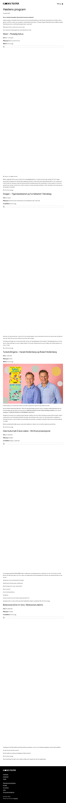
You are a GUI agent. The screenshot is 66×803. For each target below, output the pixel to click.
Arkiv (4, 790)
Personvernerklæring (8, 792)
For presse (6, 787)
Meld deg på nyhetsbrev (9, 783)
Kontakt (5, 785)
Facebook (5, 774)
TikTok (4, 779)
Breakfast (15, 798)
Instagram (6, 777)
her (12, 43)
